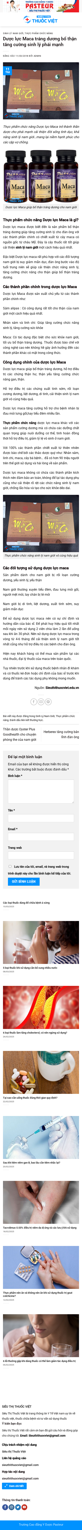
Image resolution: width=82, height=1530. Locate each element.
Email (13, 829)
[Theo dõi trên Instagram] (11, 1507)
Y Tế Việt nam (56, 1413)
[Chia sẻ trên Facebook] (33, 701)
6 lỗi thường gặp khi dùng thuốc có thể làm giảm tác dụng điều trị (39, 1361)
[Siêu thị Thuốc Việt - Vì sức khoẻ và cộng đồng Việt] (41, 19)
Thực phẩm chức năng (39, 33)
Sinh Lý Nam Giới (13, 33)
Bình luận (15, 776)
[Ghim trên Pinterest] (48, 701)
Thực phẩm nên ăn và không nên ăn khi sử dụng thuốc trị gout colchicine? (37, 1294)
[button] (5, 19)
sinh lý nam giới (27, 247)
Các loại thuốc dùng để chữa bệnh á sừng (26, 902)
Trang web (15, 848)
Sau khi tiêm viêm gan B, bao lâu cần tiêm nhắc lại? (31, 1162)
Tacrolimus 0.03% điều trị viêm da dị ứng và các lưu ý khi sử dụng (39, 1227)
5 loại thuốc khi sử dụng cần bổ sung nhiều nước (30, 967)
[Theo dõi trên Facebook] (5, 1507)
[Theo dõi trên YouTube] (24, 1507)
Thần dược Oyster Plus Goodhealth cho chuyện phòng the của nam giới (19, 734)
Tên (11, 810)
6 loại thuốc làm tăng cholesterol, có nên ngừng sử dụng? (35, 1032)
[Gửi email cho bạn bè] (41, 701)
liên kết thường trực (32, 720)
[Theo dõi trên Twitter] (18, 1507)
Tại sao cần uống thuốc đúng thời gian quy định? (30, 1097)
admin (37, 56)
